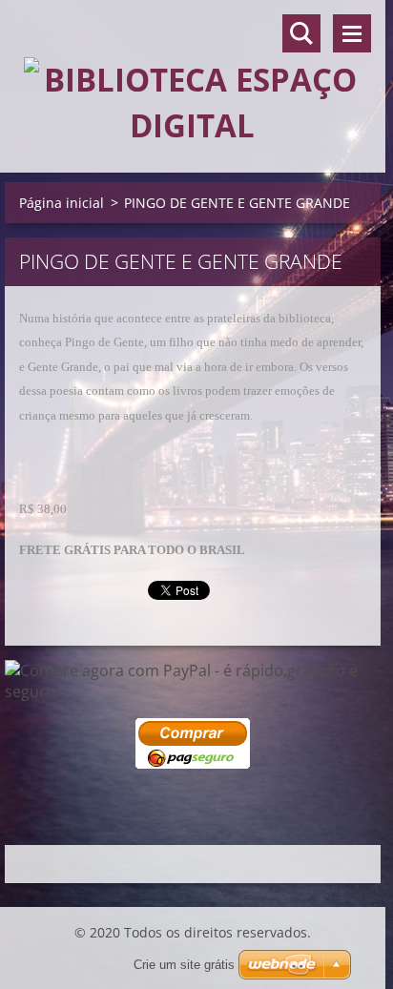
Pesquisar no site (301, 33)
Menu (352, 33)
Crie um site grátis (184, 965)
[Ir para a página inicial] (192, 74)
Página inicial (61, 203)
